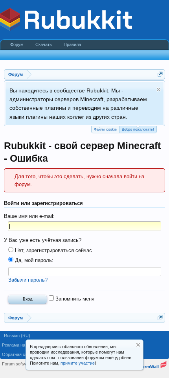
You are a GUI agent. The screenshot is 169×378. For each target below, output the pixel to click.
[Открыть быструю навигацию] (160, 74)
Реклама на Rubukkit (22, 345)
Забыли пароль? (28, 280)
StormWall (148, 366)
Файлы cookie (105, 129)
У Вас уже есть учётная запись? (42, 240)
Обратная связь (18, 354)
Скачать (43, 44)
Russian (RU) (17, 335)
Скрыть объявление (159, 89)
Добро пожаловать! (138, 129)
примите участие (78, 363)
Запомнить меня (74, 299)
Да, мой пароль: (33, 260)
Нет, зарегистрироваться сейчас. (53, 250)
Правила (72, 44)
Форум (17, 44)
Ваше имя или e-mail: (29, 216)
